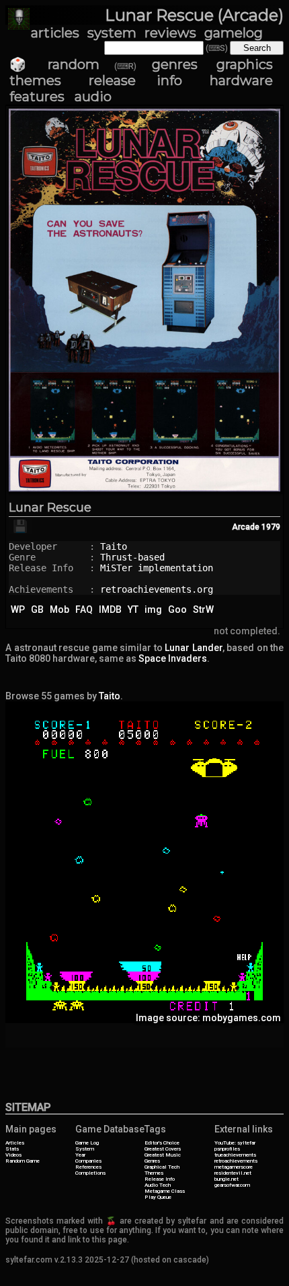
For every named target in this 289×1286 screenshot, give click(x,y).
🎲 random (54, 64)
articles (55, 33)
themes (35, 80)
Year (80, 1155)
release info (135, 80)
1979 (270, 527)
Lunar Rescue (50, 507)
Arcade (245, 527)
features (37, 97)
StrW (203, 609)
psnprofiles (227, 1149)
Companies (88, 1161)
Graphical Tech (161, 1167)
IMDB (110, 609)
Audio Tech (157, 1185)
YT (133, 609)
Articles (14, 1143)
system (111, 33)
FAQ (84, 609)
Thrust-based (132, 557)
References (88, 1167)
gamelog (233, 33)
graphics (244, 64)
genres (175, 64)
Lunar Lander (193, 647)
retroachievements (235, 1161)
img (153, 609)
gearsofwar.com (232, 1185)
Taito (113, 546)
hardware (241, 80)
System (84, 1149)
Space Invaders (172, 658)
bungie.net (226, 1179)
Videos (13, 1155)
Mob (59, 609)
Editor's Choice (161, 1143)
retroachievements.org (156, 589)
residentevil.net (232, 1173)
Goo (177, 609)
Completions (90, 1173)
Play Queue (157, 1197)
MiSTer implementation (156, 568)
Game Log (87, 1143)
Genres (152, 1161)
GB (37, 609)
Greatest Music (162, 1155)
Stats (12, 1149)
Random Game (22, 1161)
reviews (170, 33)
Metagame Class (164, 1191)
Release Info (159, 1179)
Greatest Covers (162, 1149)
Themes (153, 1173)
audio (93, 97)
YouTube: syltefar (234, 1143)
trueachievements (235, 1155)
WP (18, 609)
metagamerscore (233, 1167)
